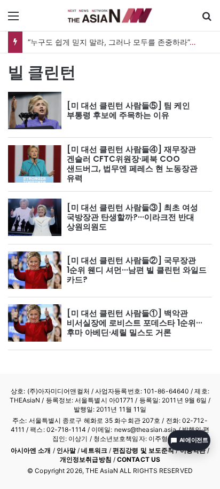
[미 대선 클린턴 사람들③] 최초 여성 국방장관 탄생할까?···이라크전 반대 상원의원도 (132, 217)
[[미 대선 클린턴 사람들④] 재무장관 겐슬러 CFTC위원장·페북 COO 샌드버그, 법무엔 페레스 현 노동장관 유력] (34, 164)
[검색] (206, 19)
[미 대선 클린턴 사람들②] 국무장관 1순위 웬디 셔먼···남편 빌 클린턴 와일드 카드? (137, 270)
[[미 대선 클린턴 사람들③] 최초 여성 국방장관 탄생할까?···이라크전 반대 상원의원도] (34, 217)
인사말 (66, 450)
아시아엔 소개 (31, 450)
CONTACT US (138, 459)
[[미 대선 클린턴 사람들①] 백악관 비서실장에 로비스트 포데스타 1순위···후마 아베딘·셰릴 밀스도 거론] (34, 323)
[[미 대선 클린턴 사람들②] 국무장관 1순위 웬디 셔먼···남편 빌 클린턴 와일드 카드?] (34, 270)
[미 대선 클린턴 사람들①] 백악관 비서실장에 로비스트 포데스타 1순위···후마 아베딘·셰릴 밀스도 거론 (134, 322)
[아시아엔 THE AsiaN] (110, 15)
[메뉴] (13, 19)
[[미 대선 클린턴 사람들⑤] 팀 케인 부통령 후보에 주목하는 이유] (34, 110)
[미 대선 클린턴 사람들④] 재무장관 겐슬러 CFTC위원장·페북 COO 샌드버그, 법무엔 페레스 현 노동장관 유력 (132, 164)
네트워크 (94, 450)
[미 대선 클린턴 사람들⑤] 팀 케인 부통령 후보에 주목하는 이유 (128, 110)
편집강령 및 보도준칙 (143, 450)
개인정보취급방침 (86, 459)
